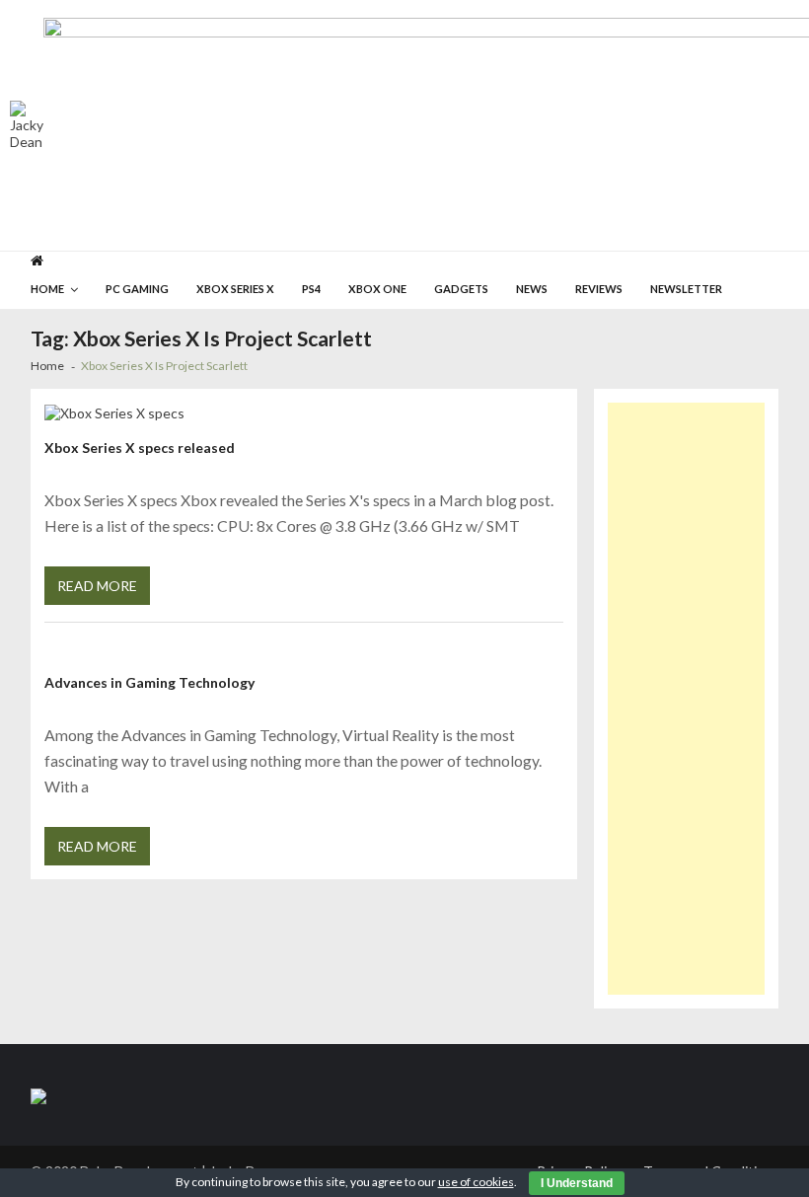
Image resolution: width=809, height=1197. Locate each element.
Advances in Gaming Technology (149, 682)
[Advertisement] (686, 699)
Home (47, 288)
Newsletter (686, 288)
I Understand (577, 1183)
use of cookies (476, 1181)
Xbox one (377, 288)
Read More (97, 585)
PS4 (311, 288)
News (532, 288)
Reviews (599, 288)
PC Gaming (137, 288)
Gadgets (461, 288)
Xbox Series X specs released (139, 447)
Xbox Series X (235, 288)
